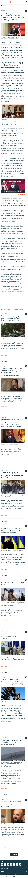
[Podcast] (17, 864)
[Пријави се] (20, 864)
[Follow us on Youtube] (8, 864)
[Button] (4, 304)
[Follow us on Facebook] (2, 864)
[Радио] (6, 876)
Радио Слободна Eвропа (9, 183)
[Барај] (22, 876)
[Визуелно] (14, 876)
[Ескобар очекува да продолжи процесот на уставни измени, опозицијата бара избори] (13, 111)
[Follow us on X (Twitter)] (5, 864)
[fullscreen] (23, 191)
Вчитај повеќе (14, 854)
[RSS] (14, 864)
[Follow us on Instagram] (11, 864)
